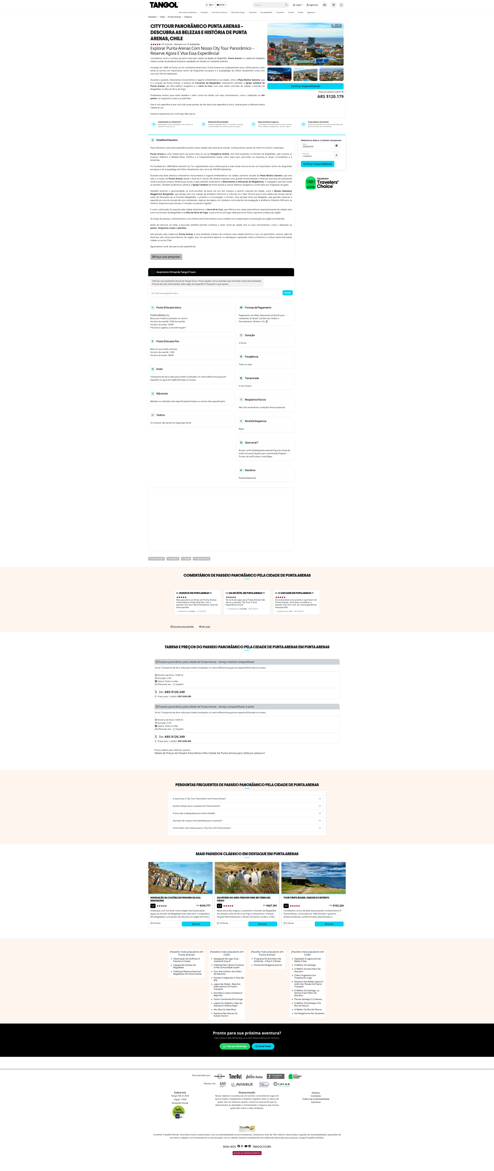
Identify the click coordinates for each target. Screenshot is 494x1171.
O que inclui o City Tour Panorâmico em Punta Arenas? (199, 798)
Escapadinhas (266, 12)
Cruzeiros (280, 12)
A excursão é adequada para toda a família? (194, 813)
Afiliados (316, 1092)
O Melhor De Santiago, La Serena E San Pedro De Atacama (306, 993)
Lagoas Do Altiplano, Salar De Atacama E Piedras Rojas (228, 1004)
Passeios (204, 12)
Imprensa (316, 1102)
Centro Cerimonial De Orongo (228, 999)
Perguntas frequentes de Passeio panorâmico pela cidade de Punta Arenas (247, 785)
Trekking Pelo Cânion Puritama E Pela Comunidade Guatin (229, 966)
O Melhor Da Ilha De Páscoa (308, 1009)
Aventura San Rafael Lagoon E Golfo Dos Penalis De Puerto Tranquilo (308, 984)
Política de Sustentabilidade (315, 1099)
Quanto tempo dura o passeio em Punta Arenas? (196, 806)
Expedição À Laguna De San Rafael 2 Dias (307, 960)
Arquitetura (173, 559)
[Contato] (324, 5)
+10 (338, 25)
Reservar (196, 924)
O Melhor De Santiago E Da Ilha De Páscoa (307, 1004)
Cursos (291, 12)
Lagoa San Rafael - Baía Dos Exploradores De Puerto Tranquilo (227, 986)
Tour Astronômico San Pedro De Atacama (228, 972)
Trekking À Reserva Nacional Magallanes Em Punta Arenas (187, 972)
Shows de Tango (238, 12)
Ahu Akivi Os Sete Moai (225, 1009)
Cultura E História (202, 559)
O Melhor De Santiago (305, 965)
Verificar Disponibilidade (305, 86)
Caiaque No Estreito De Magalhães (184, 966)
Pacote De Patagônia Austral (268, 965)
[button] (271, 4)
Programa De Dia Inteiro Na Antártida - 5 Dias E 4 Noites (267, 960)
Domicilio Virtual (180, 1103)
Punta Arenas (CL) (247, 478)
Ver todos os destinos (188, 12)
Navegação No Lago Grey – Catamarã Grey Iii (227, 960)
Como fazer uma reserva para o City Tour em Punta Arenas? (202, 828)
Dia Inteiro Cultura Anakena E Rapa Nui (228, 994)
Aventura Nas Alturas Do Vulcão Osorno (226, 1014)
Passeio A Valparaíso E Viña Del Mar (229, 979)
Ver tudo (205, 626)
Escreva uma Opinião (183, 626)
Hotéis (300, 12)
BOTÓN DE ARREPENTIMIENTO (247, 1153)
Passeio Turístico (157, 559)
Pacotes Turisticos (219, 12)
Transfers (253, 12)
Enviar (287, 292)
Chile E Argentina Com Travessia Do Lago (305, 976)
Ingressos (311, 12)
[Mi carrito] (333, 5)
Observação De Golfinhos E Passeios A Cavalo (186, 960)
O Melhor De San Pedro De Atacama (307, 970)
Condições (316, 1095)
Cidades (187, 559)
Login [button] (298, 4)
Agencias (313, 4)
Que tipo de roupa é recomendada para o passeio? (197, 820)
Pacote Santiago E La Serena (308, 999)
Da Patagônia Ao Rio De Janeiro (309, 1013)
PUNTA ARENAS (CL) (159, 315)
